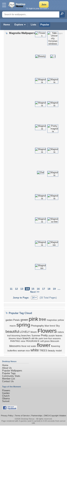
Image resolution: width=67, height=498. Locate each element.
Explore (18, 24)
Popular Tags (9, 373)
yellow (61, 320)
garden (9, 320)
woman (21, 350)
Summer (35, 335)
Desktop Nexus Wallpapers (17, 5)
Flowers (47, 331)
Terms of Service (22, 415)
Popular (44, 24)
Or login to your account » (37, 8)
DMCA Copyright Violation (55, 415)
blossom (54, 341)
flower (43, 345)
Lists (33, 24)
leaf (9, 335)
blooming (16, 335)
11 (11, 288)
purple (52, 335)
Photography (37, 325)
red (28, 346)
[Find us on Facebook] (10, 409)
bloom (34, 332)
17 (43, 288)
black (19, 338)
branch (27, 338)
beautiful (12, 331)
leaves (59, 335)
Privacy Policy (7, 415)
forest (52, 326)
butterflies (12, 350)
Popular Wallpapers (12, 370)
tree (42, 319)
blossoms (15, 346)
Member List (8, 378)
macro (13, 326)
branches (26, 335)
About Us (7, 368)
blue (47, 325)
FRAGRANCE (32, 341)
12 (16, 288)
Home (6, 24)
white (35, 350)
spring (23, 325)
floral (23, 346)
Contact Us (8, 381)
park (41, 338)
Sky (58, 325)
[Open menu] (4, 5)
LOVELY (25, 331)
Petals (16, 320)
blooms (12, 338)
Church (5, 395)
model (59, 350)
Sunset (5, 401)
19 (54, 288)
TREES (43, 350)
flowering (55, 346)
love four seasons (52, 338)
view (23, 341)
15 (32, 288)
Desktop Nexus (27, 419)
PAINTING (15, 341)
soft (42, 341)
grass (47, 341)
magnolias (52, 320)
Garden (6, 393)
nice (28, 350)
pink (33, 319)
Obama (6, 398)
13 (21, 288)
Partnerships (36, 415)
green (24, 320)
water (33, 346)
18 (49, 288)
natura (61, 332)
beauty (51, 350)
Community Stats (11, 376)
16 (38, 288)
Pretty (44, 335)
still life (34, 338)
